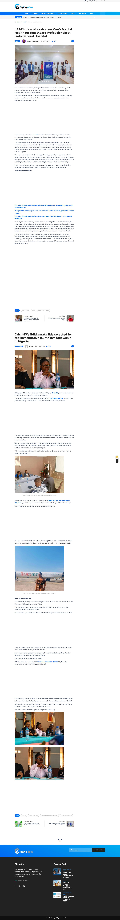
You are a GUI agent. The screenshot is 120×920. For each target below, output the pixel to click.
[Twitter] (101, 1)
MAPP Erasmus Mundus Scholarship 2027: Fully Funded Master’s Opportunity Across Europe (46, 17)
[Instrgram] (104, 1)
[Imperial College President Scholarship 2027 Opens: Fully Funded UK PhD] (57, 883)
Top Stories (19, 346)
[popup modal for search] (102, 13)
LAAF (36, 135)
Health (24, 22)
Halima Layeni (25, 310)
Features (35, 13)
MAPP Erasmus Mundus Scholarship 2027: (68, 898)
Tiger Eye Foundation (56, 398)
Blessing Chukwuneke (33, 41)
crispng (31, 346)
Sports (73, 13)
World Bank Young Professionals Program (68, 875)
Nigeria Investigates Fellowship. (49, 815)
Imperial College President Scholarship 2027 (67, 886)
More (91, 13)
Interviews (82, 13)
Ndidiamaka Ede (33, 815)
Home (26, 13)
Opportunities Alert (48, 13)
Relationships (62, 13)
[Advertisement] (75, 8)
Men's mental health (43, 310)
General (65, 881)
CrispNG (55, 393)
